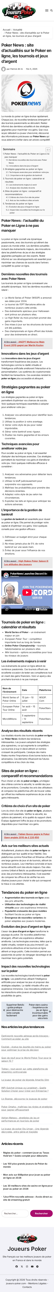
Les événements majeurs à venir (23, 185)
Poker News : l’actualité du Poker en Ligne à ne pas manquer (27, 155)
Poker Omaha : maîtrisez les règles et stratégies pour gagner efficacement (26, 1108)
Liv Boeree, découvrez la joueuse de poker (24, 1098)
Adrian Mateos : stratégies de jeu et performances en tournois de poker (20, 1119)
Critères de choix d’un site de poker (24, 197)
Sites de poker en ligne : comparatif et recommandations (23, 192)
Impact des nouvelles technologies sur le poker (27, 211)
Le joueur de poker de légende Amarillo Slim (25, 1079)
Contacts (27, 1287)
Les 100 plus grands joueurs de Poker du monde (25, 1165)
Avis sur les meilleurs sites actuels (24, 200)
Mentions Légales (37, 1283)
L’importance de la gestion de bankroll (26, 175)
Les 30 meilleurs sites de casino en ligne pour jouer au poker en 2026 (28, 1187)
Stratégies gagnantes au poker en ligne (24, 169)
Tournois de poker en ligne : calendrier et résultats (24, 180)
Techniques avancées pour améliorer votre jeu (29, 172)
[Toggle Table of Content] (46, 149)
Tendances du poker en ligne (19, 203)
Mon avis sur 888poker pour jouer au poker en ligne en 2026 (26, 1176)
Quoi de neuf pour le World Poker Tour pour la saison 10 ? (26, 1059)
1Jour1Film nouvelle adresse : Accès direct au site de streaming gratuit (27, 1198)
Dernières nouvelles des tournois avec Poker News (28, 161)
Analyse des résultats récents (22, 188)
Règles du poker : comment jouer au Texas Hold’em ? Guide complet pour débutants (26, 1154)
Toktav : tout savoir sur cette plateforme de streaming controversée (24, 1070)
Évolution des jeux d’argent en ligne (24, 207)
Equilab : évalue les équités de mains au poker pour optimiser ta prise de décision (26, 1048)
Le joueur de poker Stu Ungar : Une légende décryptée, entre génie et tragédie (25, 1130)
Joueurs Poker (27, 1248)
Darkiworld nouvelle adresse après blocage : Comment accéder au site (25, 1037)
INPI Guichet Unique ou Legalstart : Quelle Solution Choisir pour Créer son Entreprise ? (25, 1089)
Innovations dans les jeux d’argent (23, 166)
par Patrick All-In (15, 69)
